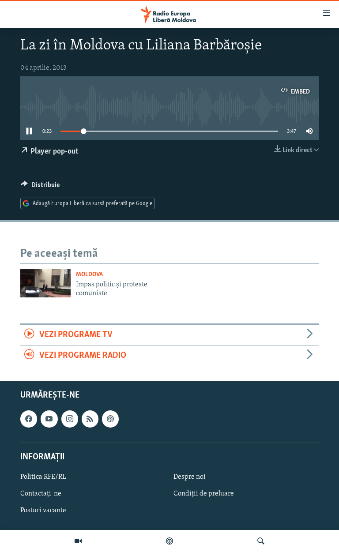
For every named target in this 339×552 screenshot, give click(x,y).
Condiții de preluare (203, 493)
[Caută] (261, 541)
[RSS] (90, 419)
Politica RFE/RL (43, 477)
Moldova (89, 274)
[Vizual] (78, 541)
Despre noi (189, 477)
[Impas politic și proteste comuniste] (45, 283)
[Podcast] (169, 541)
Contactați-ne (40, 493)
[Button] (40, 187)
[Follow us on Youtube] (49, 419)
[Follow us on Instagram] (69, 419)
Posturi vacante (43, 510)
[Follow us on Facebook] (28, 419)
